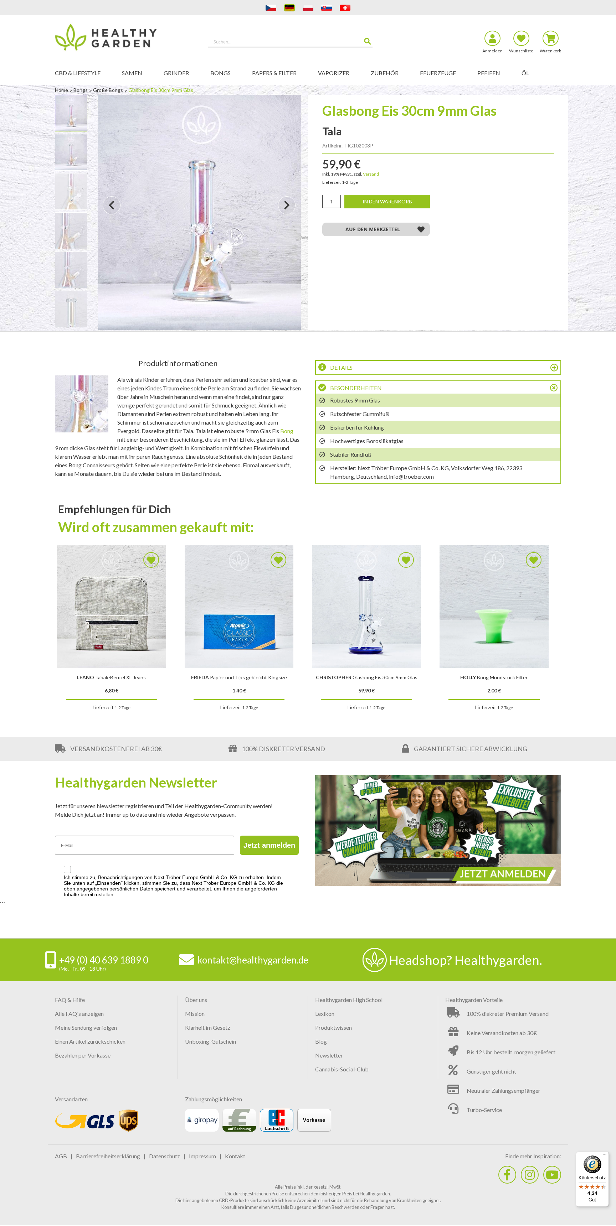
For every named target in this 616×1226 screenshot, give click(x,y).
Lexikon (324, 1013)
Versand (371, 174)
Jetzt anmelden (269, 845)
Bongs (81, 90)
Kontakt (235, 1156)
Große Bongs (108, 90)
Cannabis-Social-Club (342, 1069)
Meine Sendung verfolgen (86, 1027)
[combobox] (290, 41)
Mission (195, 1013)
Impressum (202, 1156)
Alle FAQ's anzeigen (79, 1013)
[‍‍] (507, 1175)
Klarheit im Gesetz (207, 1027)
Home (62, 90)
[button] (111, 212)
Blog (321, 1041)
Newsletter (329, 1055)
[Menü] (604, 1156)
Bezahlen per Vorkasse (83, 1055)
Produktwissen (333, 1027)
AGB (61, 1156)
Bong (286, 430)
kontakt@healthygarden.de (252, 960)
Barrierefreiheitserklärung (108, 1156)
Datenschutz (164, 1156)
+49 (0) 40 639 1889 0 (103, 960)
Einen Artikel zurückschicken (90, 1041)
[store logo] (118, 38)
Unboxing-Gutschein (210, 1041)
